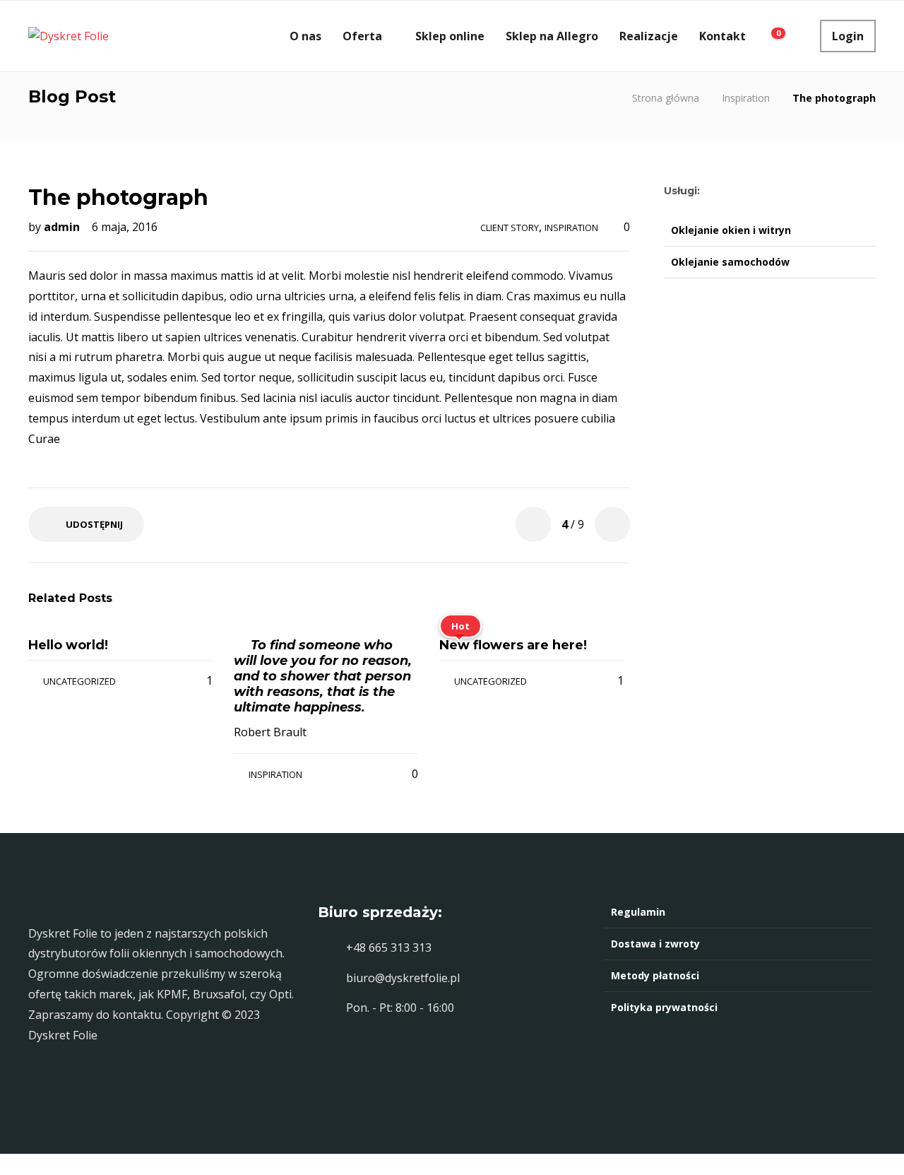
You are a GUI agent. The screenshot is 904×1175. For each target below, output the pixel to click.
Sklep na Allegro (552, 36)
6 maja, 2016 (124, 227)
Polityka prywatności (664, 1007)
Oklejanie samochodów (730, 261)
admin (63, 227)
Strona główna (665, 98)
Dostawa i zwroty (655, 943)
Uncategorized (79, 681)
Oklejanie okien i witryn (731, 230)
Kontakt (722, 36)
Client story (509, 227)
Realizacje (648, 36)
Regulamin (638, 912)
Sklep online (449, 36)
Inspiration (746, 98)
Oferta (362, 36)
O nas (305, 36)
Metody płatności (655, 975)
